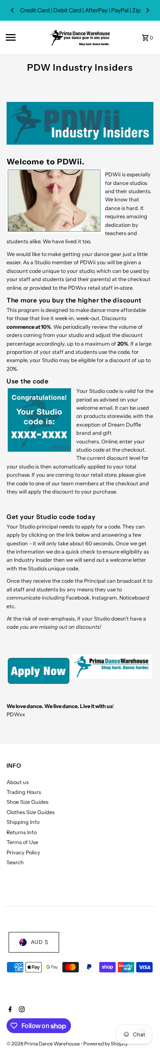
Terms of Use (22, 842)
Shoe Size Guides (27, 802)
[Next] (147, 10)
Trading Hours (24, 792)
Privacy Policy (23, 852)
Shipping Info (23, 822)
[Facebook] (9, 1010)
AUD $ (39, 942)
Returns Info (22, 832)
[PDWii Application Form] (38, 682)
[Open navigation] (25, 37)
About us (18, 782)
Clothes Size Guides (31, 812)
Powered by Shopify (105, 1043)
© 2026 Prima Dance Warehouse (44, 1043)
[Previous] (13, 10)
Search (15, 862)
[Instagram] (21, 1010)
